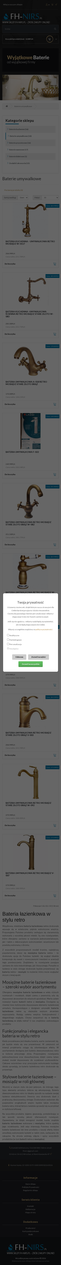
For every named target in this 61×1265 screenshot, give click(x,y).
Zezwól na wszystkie (30, 664)
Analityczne (14, 635)
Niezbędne (13, 649)
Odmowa (19, 657)
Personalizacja (15, 644)
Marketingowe (15, 640)
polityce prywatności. (44, 629)
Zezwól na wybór (38, 657)
